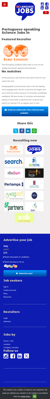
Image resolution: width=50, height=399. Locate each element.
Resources (7, 297)
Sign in (5, 287)
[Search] (46, 12)
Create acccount (9, 290)
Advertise (7, 321)
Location (6, 344)
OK (34, 396)
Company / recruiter (11, 347)
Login (5, 318)
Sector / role (8, 341)
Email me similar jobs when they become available (26, 111)
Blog (5, 293)
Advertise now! (26, 273)
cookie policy (25, 396)
